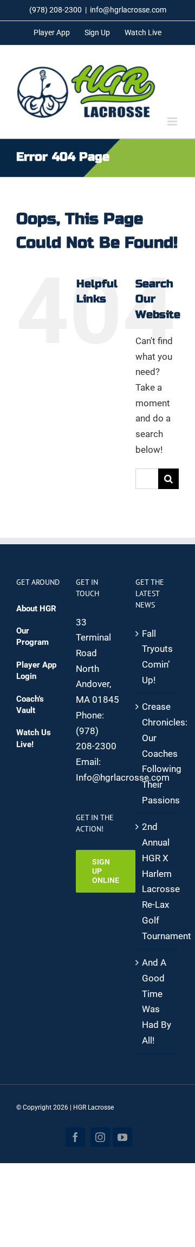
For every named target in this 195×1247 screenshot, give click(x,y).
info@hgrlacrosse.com (128, 9)
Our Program (32, 636)
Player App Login (36, 670)
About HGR (36, 608)
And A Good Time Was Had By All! (156, 1001)
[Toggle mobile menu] (173, 121)
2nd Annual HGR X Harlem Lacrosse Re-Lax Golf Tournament (157, 881)
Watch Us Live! (33, 738)
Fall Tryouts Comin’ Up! (157, 656)
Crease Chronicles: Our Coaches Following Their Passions (157, 753)
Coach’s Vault (30, 704)
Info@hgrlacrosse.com (123, 777)
